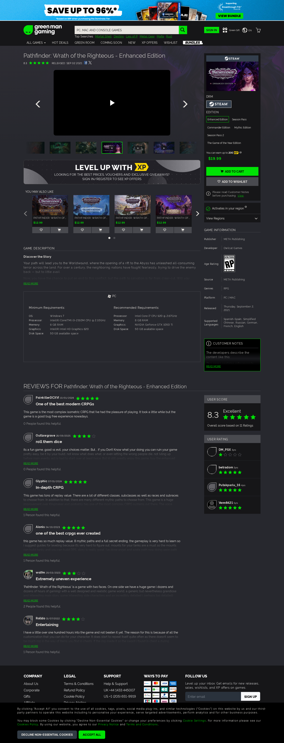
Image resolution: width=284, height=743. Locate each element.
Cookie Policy (74, 696)
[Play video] (112, 103)
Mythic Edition (242, 127)
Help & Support (116, 683)
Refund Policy (74, 690)
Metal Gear (147, 36)
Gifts (27, 696)
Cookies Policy (27, 724)
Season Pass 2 (215, 135)
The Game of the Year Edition (224, 142)
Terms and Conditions (142, 724)
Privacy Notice (108, 724)
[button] (36, 42)
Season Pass (239, 119)
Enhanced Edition (217, 119)
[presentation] (38, 104)
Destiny (119, 36)
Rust (169, 36)
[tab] (111, 296)
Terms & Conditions (79, 683)
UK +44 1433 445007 (119, 690)
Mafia (160, 36)
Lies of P (132, 36)
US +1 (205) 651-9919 (120, 696)
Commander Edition (218, 127)
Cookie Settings (194, 720)
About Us (31, 683)
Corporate (32, 690)
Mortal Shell (103, 36)
